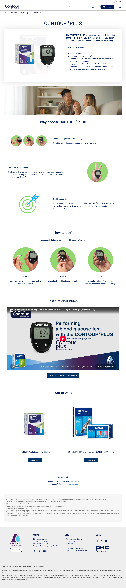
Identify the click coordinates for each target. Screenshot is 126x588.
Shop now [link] (107, 7)
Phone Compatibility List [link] (74, 548)
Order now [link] (35, 460)
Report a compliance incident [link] (76, 550)
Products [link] (55, 7)
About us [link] (69, 7)
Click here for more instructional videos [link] (63, 375)
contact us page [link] (72, 484)
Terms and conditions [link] (74, 539)
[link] (11, 7)
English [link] (115, 2)
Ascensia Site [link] (71, 546)
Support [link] (93, 7)
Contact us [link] (70, 544)
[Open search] (120, 7)
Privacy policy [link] (71, 541)
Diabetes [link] (81, 7)
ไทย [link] (120, 2)
